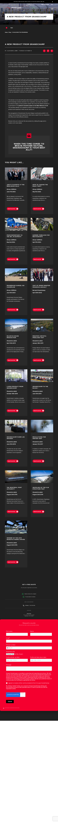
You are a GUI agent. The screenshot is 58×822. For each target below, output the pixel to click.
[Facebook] (44, 50)
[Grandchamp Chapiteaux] (13, 9)
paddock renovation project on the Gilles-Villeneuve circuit (33, 105)
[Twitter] (48, 50)
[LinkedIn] (52, 50)
